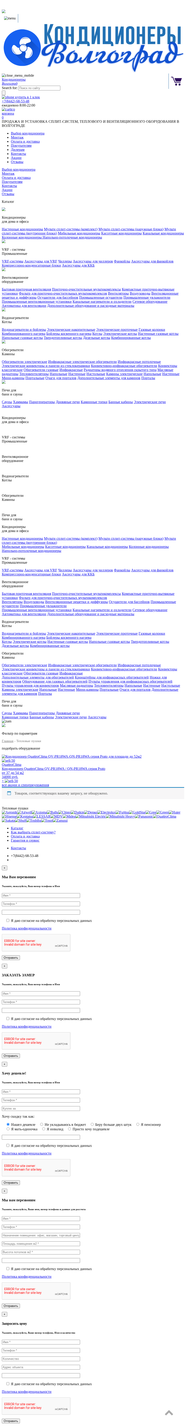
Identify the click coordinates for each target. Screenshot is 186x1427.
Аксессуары (11, 406)
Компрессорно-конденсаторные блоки (31, 265)
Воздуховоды (140, 293)
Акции (16, 158)
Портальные (34, 378)
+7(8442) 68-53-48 (15, 101)
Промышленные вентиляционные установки (37, 301)
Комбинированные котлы (131, 338)
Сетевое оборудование (149, 301)
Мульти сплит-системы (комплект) (71, 229)
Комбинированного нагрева (23, 334)
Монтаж (17, 137)
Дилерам (17, 149)
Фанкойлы (122, 261)
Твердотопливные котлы (63, 338)
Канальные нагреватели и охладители (102, 301)
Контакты (18, 154)
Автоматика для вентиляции (24, 306)
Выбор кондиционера (27, 133)
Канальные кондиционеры (163, 233)
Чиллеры (65, 261)
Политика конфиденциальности (26, 928)
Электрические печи (150, 402)
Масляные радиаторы (76, 685)
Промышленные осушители (100, 297)
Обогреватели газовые (41, 370)
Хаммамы (20, 402)
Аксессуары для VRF (40, 261)
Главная (7, 741)
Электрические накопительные (71, 329)
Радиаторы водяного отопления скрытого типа (120, 370)
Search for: (9, 88)
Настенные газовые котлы (158, 334)
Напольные (58, 374)
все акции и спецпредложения (25, 785)
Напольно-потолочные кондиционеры (72, 237)
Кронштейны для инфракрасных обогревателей (112, 677)
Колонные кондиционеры (22, 237)
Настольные (95, 374)
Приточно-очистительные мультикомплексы (86, 289)
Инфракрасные (71, 370)
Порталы (148, 378)
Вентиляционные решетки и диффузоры (76, 602)
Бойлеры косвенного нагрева (68, 334)
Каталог (17, 828)
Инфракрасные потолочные (139, 362)
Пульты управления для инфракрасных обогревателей (130, 681)
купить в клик (27, 97)
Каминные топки (94, 402)
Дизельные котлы (96, 338)
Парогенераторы (42, 402)
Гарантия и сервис (25, 840)
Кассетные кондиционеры (121, 233)
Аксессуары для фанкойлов (152, 261)
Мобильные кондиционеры (79, 233)
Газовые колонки (152, 329)
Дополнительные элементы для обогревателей (38, 677)
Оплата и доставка (25, 141)
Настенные (77, 374)
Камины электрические (124, 374)
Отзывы (17, 162)
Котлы (97, 334)
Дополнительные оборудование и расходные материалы (90, 306)
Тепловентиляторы (34, 374)
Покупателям (21, 145)
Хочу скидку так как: (18, 1116)
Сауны (7, 402)
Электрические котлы (120, 334)
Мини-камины (13, 378)
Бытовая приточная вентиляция (26, 289)
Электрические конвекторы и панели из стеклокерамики (46, 366)
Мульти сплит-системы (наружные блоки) (131, 229)
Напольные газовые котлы (22, 338)
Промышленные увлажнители (146, 297)
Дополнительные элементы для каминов (108, 378)
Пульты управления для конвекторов (30, 685)
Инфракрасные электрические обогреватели (82, 362)
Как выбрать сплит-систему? (33, 832)
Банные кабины (120, 402)
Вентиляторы (118, 293)
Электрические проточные (117, 329)
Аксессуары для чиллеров (93, 261)
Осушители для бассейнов (57, 297)
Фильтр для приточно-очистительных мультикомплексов (63, 293)
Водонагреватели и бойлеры (24, 329)
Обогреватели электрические (24, 362)
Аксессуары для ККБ (78, 265)
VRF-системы (12, 261)
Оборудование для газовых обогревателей (55, 681)
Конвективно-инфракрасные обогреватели (124, 366)
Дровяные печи (68, 402)
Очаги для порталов (60, 378)
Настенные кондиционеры (22, 229)
